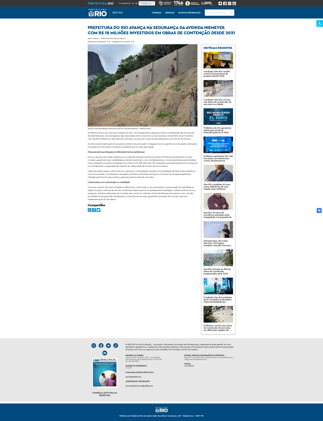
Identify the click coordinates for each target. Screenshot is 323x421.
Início (89, 38)
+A (136, 3)
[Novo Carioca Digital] (166, 3)
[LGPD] (208, 3)
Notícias (96, 38)
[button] (319, 23)
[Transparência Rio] (193, 3)
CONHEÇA (156, 12)
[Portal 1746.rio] (179, 3)
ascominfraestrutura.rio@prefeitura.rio (139, 386)
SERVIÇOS (169, 12)
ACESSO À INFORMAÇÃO (189, 12)
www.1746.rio (189, 366)
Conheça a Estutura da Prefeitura (104, 394)
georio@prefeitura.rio (133, 377)
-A (133, 3)
